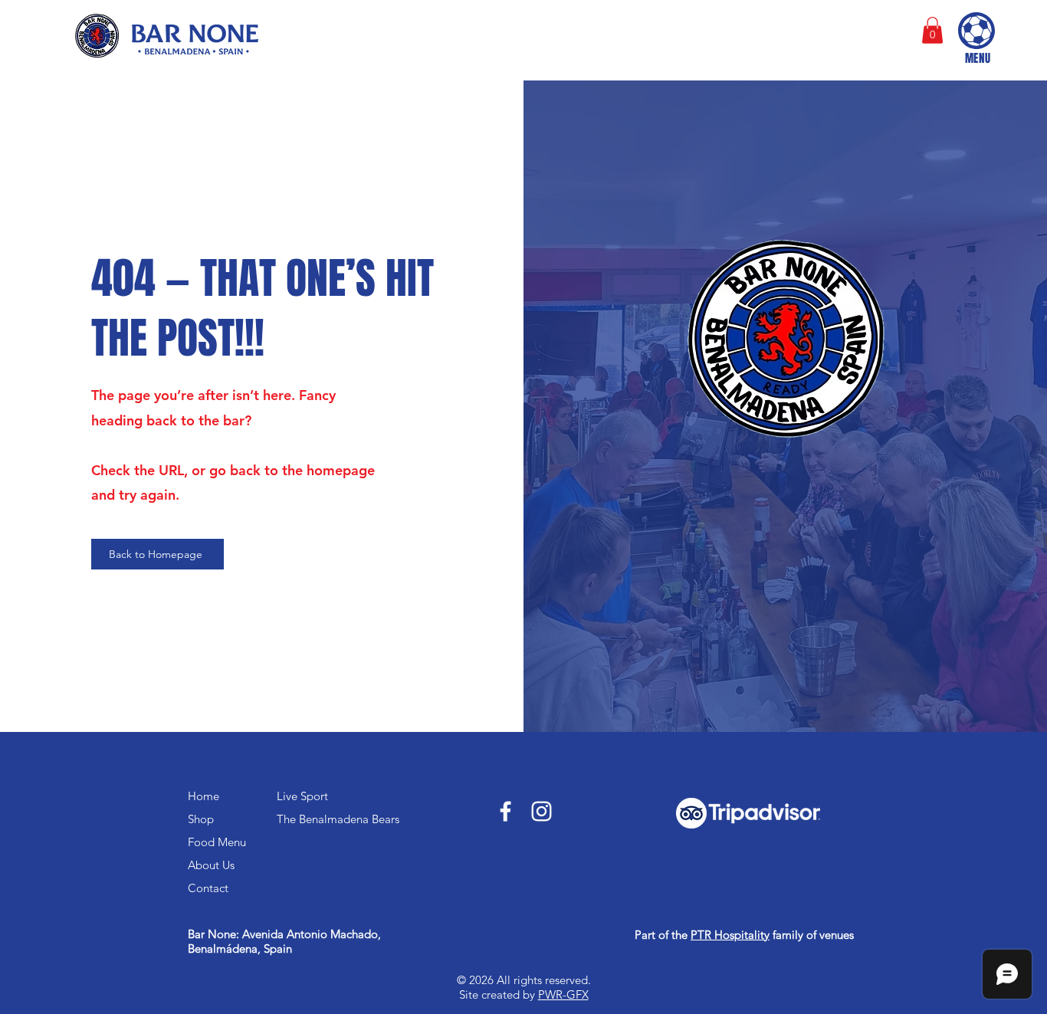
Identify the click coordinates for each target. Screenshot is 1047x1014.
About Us (211, 865)
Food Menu (217, 842)
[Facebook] (505, 811)
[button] (932, 30)
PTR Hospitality (730, 934)
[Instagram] (541, 811)
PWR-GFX (563, 994)
